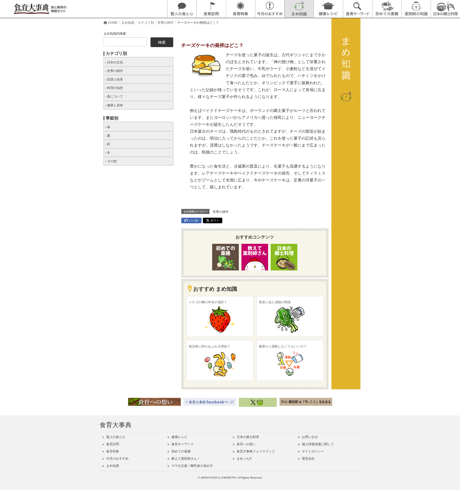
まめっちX (244, 458)
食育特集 (112, 451)
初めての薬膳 (181, 451)
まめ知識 (112, 466)
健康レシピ (179, 437)
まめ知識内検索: (115, 33)
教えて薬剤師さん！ (185, 458)
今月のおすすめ (117, 458)
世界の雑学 (221, 212)
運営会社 (308, 458)
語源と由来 (114, 79)
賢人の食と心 (115, 437)
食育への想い (246, 444)
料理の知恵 (114, 88)
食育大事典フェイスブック (255, 451)
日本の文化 (114, 62)
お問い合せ (309, 437)
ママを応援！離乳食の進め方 (192, 466)
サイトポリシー (312, 451)
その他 (111, 161)
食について (114, 96)
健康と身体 (114, 105)
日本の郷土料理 (247, 437)
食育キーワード (182, 444)
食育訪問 (112, 444)
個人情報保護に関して (317, 444)
